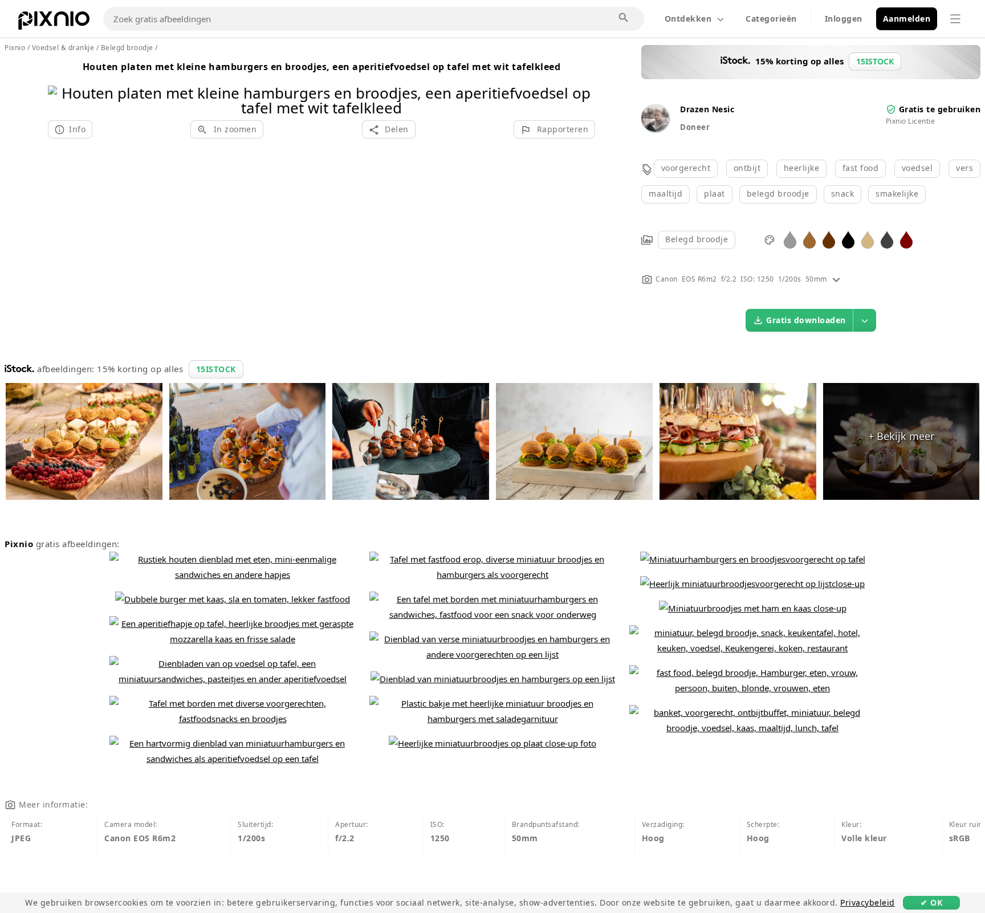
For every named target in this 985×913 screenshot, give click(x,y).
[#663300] (828, 239)
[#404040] (887, 239)
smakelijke (897, 193)
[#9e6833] (809, 239)
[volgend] (582, 86)
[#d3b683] (867, 239)
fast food (860, 167)
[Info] (836, 279)
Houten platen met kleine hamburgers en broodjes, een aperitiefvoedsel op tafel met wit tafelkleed (322, 66)
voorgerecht (686, 167)
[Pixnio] (53, 22)
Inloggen (843, 18)
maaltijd (665, 193)
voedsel (917, 167)
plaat (714, 193)
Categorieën (771, 18)
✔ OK (931, 902)
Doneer (695, 127)
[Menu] (955, 18)
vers (964, 167)
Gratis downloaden (806, 320)
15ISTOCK (216, 369)
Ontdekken (688, 18)
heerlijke (802, 167)
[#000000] (848, 239)
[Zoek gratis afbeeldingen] (624, 18)
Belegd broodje (696, 239)
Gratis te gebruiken (940, 109)
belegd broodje (778, 193)
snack (842, 193)
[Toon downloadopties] (864, 320)
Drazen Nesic (707, 109)
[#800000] (906, 239)
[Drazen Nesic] (655, 128)
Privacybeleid (867, 902)
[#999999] (790, 239)
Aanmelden (907, 18)
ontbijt (747, 167)
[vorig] (61, 86)
